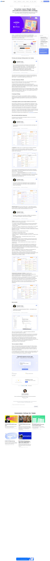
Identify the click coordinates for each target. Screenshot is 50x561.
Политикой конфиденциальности (23, 559)
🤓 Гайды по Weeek (34, 423)
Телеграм (24, 385)
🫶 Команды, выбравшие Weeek (29, 373)
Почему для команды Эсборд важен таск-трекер (44, 37)
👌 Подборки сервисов (8, 423)
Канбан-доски (33, 172)
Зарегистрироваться (25, 369)
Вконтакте (24, 398)
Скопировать (30, 385)
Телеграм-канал (31, 112)
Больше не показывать (42, 53)
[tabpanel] (25, 363)
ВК (26, 385)
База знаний (42, 44)
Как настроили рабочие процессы (43, 43)
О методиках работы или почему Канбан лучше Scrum (44, 41)
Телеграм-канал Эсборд (16, 72)
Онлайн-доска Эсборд (24, 72)
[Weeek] (2, 1)
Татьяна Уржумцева (14, 373)
